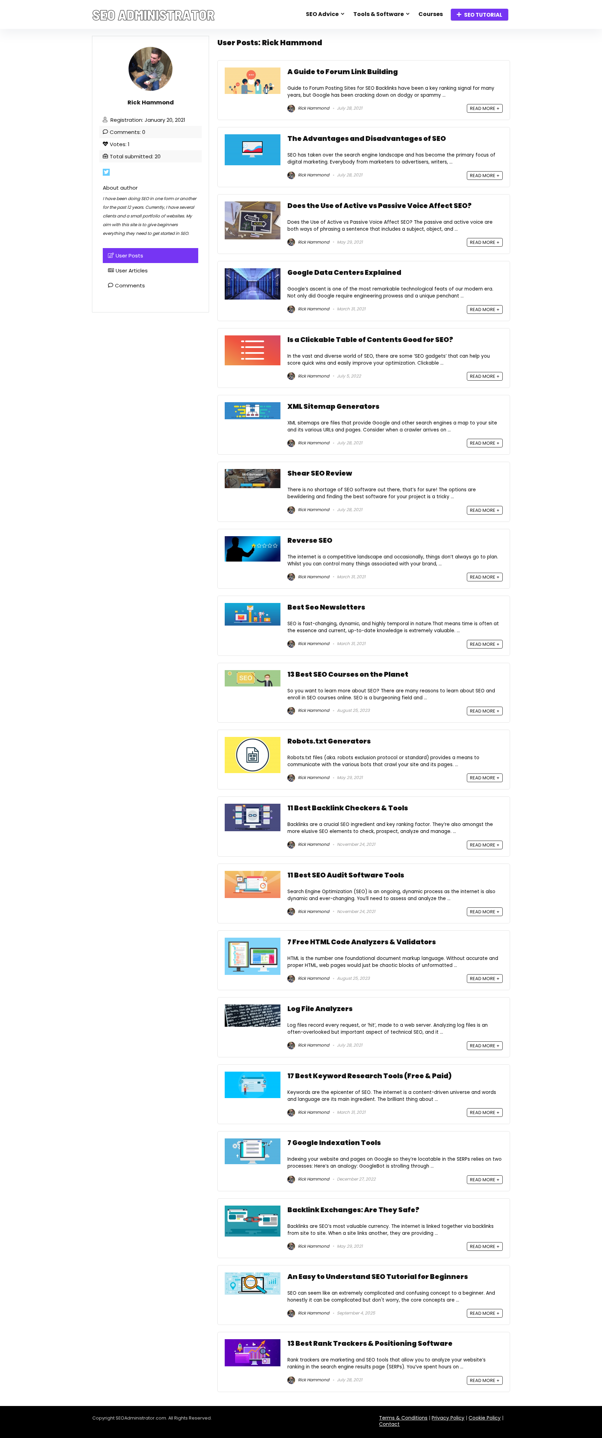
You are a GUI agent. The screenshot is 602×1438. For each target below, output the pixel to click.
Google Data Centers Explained (344, 272)
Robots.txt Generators (329, 741)
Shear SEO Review (319, 473)
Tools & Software (378, 14)
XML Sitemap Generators (333, 406)
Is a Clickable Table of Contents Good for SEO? (370, 339)
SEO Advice (322, 14)
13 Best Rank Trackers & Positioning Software (370, 1343)
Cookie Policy (485, 1417)
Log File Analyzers (320, 1009)
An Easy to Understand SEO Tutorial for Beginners (377, 1276)
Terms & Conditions (403, 1417)
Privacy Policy (448, 1417)
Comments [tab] (130, 285)
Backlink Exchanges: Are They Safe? (353, 1210)
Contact (389, 1424)
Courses (430, 14)
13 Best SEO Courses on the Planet (347, 674)
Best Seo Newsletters (326, 607)
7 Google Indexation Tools (334, 1142)
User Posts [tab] (129, 255)
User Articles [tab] (132, 270)
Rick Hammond (313, 108)
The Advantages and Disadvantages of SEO (366, 138)
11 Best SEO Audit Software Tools (345, 875)
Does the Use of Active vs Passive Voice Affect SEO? (379, 205)
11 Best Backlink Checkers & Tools (347, 808)
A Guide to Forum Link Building (342, 72)
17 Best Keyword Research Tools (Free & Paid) (369, 1076)
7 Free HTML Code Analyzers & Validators (361, 942)
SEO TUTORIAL (483, 14)
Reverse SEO (309, 540)
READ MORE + (485, 108)
